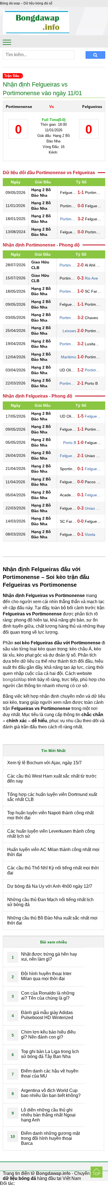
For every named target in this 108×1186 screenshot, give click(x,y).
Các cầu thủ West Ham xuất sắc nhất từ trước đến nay (52, 778)
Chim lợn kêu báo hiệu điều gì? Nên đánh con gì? (48, 1034)
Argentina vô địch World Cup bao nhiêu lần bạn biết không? (51, 1093)
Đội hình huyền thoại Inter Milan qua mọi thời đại (46, 976)
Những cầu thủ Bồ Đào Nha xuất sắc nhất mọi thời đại (52, 920)
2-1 (80, 383)
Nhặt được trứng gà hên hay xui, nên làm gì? (49, 956)
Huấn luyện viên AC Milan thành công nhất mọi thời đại (53, 852)
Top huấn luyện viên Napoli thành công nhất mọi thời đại (50, 815)
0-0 (81, 205)
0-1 (80, 468)
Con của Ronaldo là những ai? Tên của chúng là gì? (47, 995)
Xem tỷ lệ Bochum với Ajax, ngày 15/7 (44, 762)
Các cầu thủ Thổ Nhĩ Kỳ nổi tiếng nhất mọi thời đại (53, 870)
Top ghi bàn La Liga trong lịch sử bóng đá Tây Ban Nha (50, 1054)
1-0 (80, 291)
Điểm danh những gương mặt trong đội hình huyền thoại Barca (50, 1138)
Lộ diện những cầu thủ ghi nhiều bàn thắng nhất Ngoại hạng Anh (48, 1115)
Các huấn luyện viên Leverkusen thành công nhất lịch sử (51, 834)
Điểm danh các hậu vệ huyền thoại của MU (49, 1073)
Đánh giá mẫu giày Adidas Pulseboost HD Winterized (47, 1015)
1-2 (80, 370)
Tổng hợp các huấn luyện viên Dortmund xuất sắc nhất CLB (52, 797)
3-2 (81, 218)
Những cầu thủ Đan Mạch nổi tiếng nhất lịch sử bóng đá (50, 902)
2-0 (80, 265)
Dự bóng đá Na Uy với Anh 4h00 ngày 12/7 (49, 886)
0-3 (80, 278)
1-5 (80, 416)
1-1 (81, 192)
